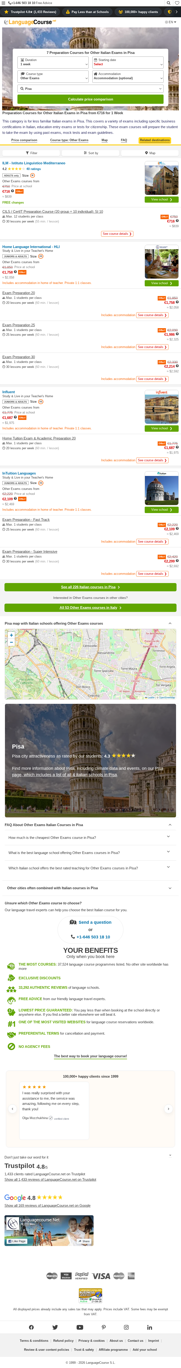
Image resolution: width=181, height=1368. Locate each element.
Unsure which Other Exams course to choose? (43, 903)
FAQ (124, 140)
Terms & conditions (34, 1340)
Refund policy (63, 1340)
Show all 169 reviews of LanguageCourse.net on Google (47, 1205)
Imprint (153, 1340)
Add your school (145, 1349)
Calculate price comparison (90, 99)
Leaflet (151, 697)
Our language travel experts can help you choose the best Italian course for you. (66, 910)
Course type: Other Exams (69, 140)
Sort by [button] (93, 153)
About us (116, 1340)
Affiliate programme (113, 1349)
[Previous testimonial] (12, 1108)
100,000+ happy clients (141, 12)
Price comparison (24, 140)
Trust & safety (84, 1349)
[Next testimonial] (168, 1108)
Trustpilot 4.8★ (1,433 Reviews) (33, 12)
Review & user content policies (46, 1349)
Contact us (135, 1340)
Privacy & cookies (91, 1340)
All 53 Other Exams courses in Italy (88, 608)
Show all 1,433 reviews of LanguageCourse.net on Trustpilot (50, 1179)
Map (105, 140)
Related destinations (155, 140)
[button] (3, 3)
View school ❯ (161, 199)
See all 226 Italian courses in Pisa (88, 587)
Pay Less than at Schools (90, 12)
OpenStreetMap (167, 697)
